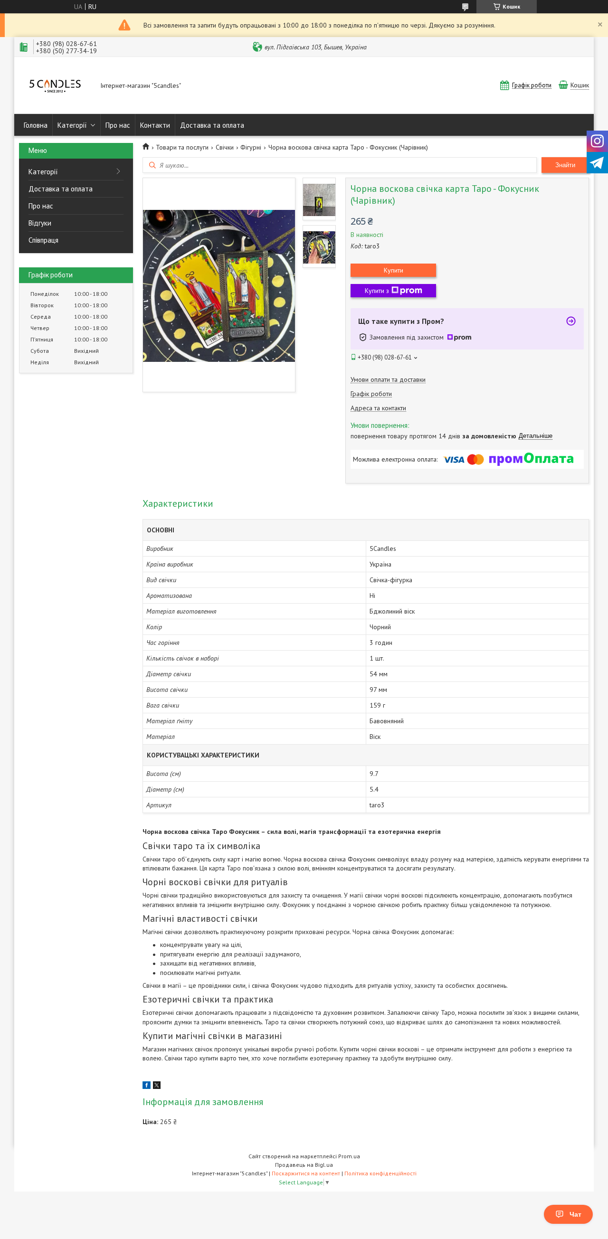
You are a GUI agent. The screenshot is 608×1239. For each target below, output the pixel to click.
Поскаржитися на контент (306, 1173)
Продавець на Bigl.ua (304, 1164)
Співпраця (43, 240)
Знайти (565, 165)
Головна (36, 125)
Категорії (72, 125)
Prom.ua (349, 1156)
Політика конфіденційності (380, 1173)
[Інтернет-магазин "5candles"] (55, 86)
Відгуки (39, 222)
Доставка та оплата (212, 125)
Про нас (117, 125)
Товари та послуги (182, 147)
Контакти (155, 125)
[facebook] (146, 1086)
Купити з (377, 290)
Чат (575, 1214)
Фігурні (250, 147)
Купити (393, 270)
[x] (157, 1086)
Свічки (225, 147)
